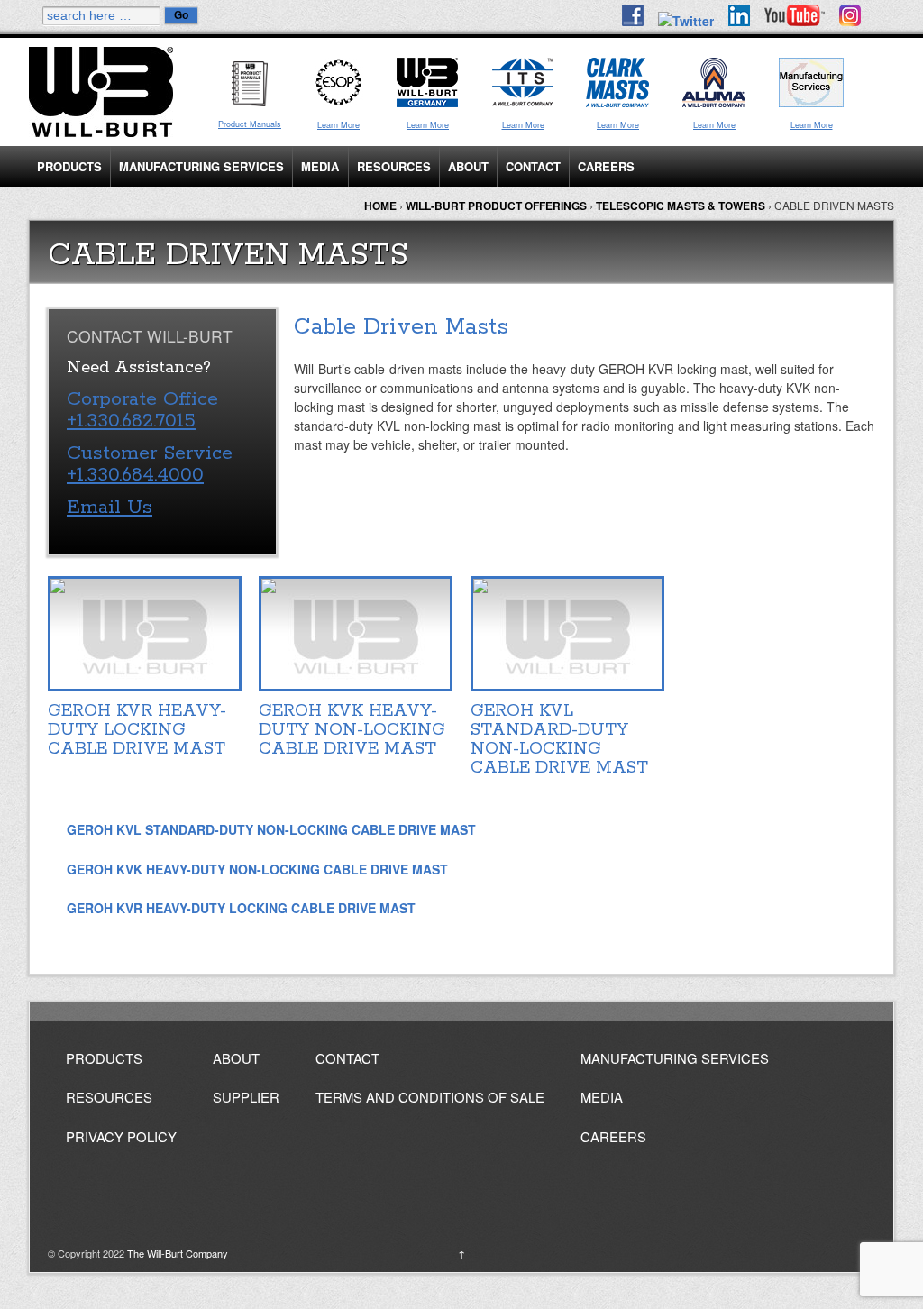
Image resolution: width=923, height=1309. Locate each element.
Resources (394, 166)
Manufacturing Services (201, 166)
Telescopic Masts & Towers (680, 205)
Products (69, 166)
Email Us (109, 507)
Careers (606, 166)
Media (320, 166)
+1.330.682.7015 (131, 421)
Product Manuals (249, 124)
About (468, 166)
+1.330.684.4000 (135, 475)
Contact (533, 166)
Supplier (246, 1096)
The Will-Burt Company (176, 1253)
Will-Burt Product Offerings (496, 205)
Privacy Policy (121, 1136)
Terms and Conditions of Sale (429, 1096)
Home (380, 205)
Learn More (338, 125)
